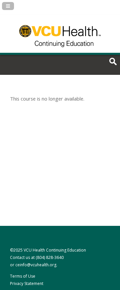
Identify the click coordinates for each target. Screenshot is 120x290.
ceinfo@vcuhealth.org (35, 265)
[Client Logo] (60, 50)
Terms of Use (22, 276)
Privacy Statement (26, 283)
